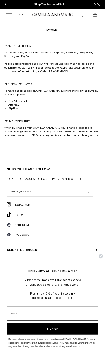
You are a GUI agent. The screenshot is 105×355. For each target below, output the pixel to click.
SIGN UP (52, 328)
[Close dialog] (101, 256)
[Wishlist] (83, 14)
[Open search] (21, 14)
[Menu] (8, 15)
